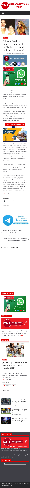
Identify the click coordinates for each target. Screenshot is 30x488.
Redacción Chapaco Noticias (18, 53)
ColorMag (3, 485)
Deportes (5, 359)
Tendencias (5, 37)
